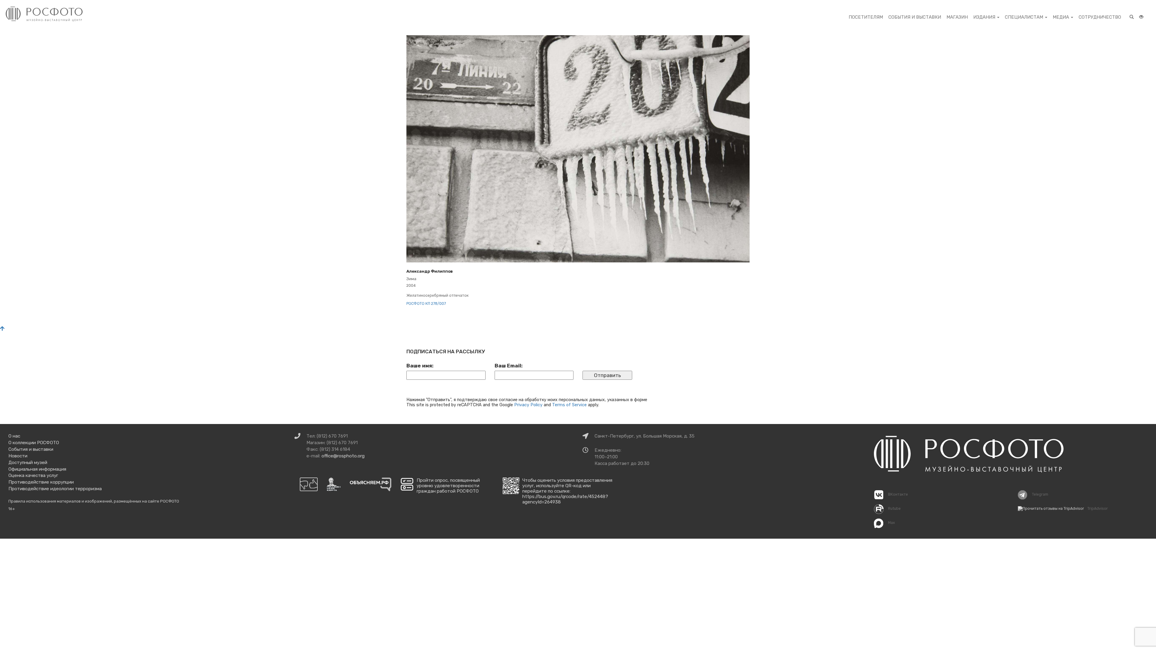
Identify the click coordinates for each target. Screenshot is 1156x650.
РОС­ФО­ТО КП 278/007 (426, 304)
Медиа (1061, 17)
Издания (984, 17)
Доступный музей (27, 462)
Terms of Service (569, 404)
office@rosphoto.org (343, 456)
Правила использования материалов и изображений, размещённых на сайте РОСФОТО (93, 501)
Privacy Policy (528, 404)
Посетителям (866, 17)
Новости (17, 456)
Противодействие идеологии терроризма (55, 488)
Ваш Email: (509, 366)
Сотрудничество (1100, 17)
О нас (14, 436)
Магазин (957, 17)
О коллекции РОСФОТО (33, 442)
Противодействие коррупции (41, 482)
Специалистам (1024, 17)
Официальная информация (37, 469)
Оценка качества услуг (33, 475)
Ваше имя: (420, 366)
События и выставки (914, 17)
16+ (11, 508)
